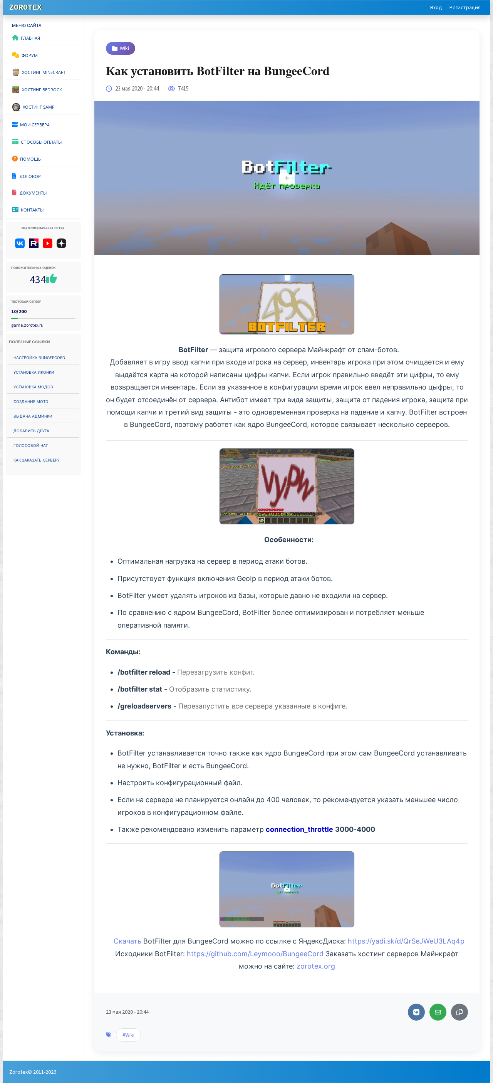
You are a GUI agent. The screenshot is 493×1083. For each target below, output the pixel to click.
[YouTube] (49, 246)
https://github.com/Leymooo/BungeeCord (255, 954)
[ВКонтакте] (21, 246)
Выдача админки (32, 415)
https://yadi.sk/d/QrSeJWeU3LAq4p (406, 941)
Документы (31, 192)
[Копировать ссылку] (459, 1012)
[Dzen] (64, 246)
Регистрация (465, 7)
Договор (28, 176)
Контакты (31, 209)
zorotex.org (316, 966)
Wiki (124, 48)
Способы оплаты (40, 141)
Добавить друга (31, 430)
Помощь (29, 158)
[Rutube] (35, 246)
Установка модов (33, 386)
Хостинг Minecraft (42, 72)
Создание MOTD (30, 401)
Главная (29, 37)
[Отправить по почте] (437, 1012)
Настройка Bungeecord (39, 357)
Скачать (127, 941)
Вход (436, 7)
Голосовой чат (30, 445)
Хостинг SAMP (37, 106)
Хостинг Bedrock (41, 89)
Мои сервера (34, 124)
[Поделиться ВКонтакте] (416, 1012)
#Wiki (128, 1034)
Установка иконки (33, 371)
